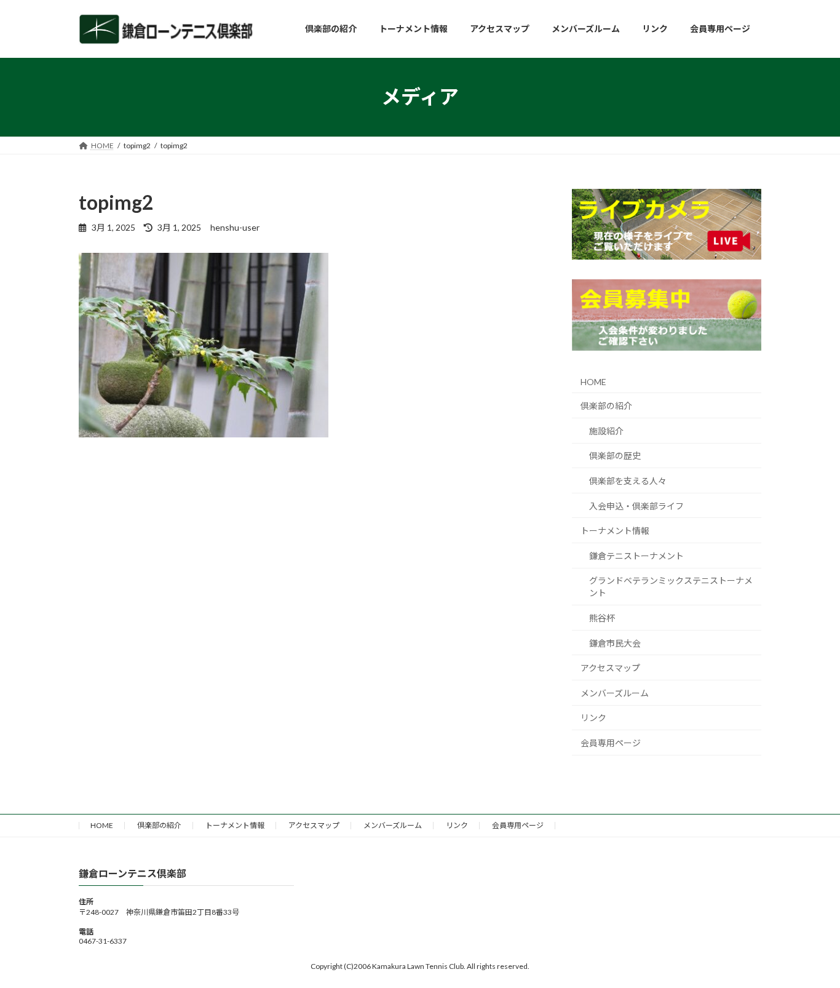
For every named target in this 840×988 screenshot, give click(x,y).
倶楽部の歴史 (615, 455)
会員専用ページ (610, 743)
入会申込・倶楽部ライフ (636, 505)
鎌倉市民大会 (615, 642)
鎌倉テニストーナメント (636, 555)
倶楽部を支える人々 (628, 481)
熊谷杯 (602, 618)
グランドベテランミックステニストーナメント (671, 586)
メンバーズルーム (614, 692)
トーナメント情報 (614, 530)
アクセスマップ (610, 668)
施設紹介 (606, 430)
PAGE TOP (809, 946)
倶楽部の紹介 (606, 405)
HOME (593, 381)
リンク (593, 717)
